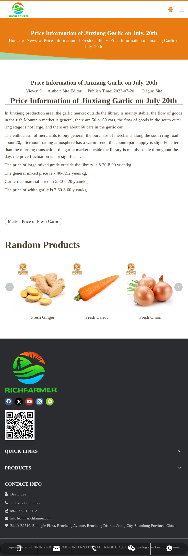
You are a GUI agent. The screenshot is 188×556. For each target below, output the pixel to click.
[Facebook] (8, 401)
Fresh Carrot (96, 317)
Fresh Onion (150, 317)
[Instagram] (39, 401)
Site (158, 90)
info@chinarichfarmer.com (30, 518)
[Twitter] (19, 401)
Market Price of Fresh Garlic (33, 221)
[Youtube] (29, 401)
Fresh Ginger (42, 317)
